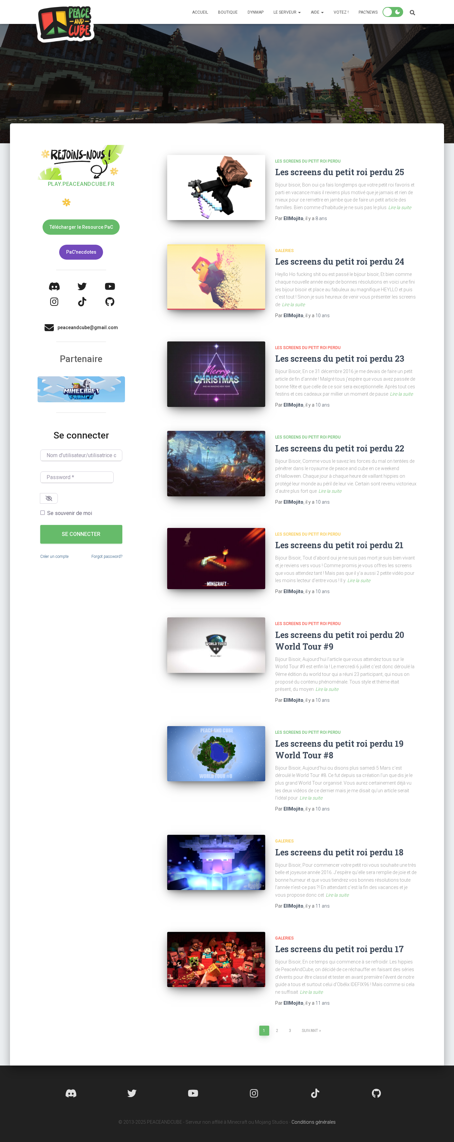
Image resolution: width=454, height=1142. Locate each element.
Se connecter (81, 534)
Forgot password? (106, 556)
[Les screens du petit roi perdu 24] (216, 277)
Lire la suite (399, 207)
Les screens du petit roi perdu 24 (339, 261)
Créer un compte (54, 556)
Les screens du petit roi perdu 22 (339, 448)
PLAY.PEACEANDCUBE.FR (81, 184)
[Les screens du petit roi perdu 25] (216, 187)
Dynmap (256, 12)
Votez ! (341, 12)
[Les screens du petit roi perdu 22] (216, 463)
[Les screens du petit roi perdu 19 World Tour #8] (216, 753)
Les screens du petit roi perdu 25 (339, 172)
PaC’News (368, 12)
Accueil (200, 12)
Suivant (310, 1030)
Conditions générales (313, 1122)
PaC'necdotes (81, 252)
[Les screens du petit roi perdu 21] (216, 558)
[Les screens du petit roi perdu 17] (216, 959)
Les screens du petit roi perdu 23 (339, 358)
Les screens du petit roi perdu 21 (339, 545)
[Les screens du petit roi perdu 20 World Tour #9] (216, 645)
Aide (315, 12)
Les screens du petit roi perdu (308, 161)
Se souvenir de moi (69, 513)
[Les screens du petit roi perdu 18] (216, 862)
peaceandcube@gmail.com (87, 327)
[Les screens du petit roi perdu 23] (216, 374)
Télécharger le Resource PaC (81, 227)
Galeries (284, 250)
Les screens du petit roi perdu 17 (339, 949)
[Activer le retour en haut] (440, 1128)
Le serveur (285, 12)
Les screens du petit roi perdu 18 (339, 852)
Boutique (228, 12)
